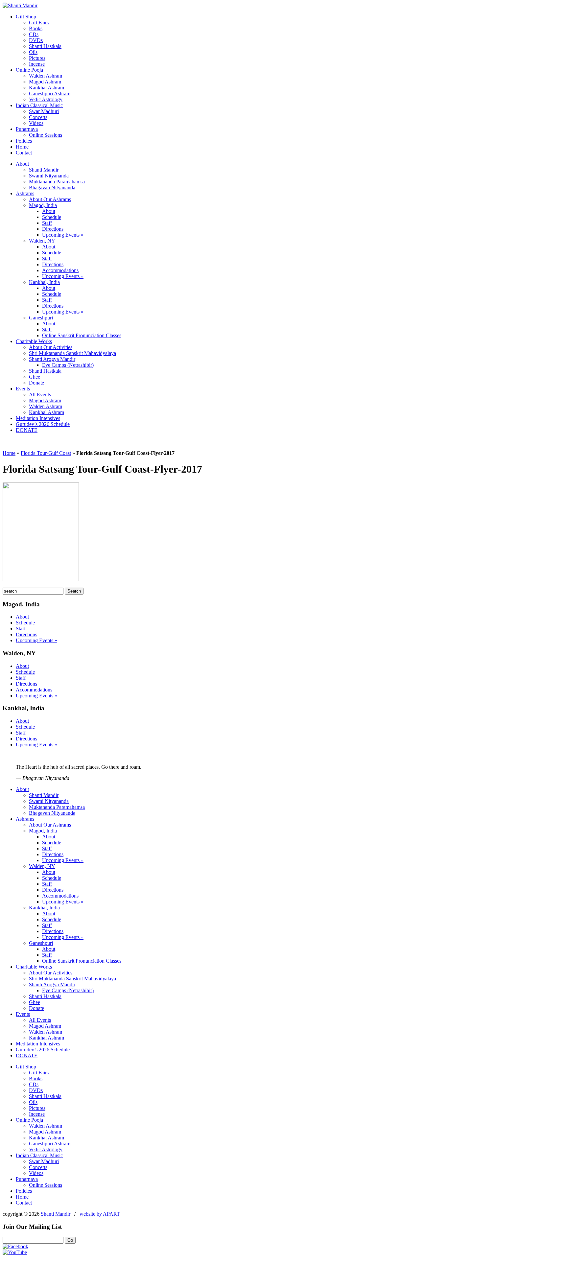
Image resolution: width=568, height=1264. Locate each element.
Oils (33, 52)
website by (100, 1214)
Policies (24, 141)
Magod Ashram (45, 81)
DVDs (36, 40)
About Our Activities (50, 347)
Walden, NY (42, 241)
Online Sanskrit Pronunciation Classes (81, 335)
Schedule (51, 217)
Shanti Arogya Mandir (52, 359)
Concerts (38, 117)
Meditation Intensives (38, 418)
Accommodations (60, 270)
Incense (37, 64)
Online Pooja (29, 70)
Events (23, 388)
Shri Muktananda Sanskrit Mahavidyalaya (72, 353)
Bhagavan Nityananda (52, 187)
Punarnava (27, 129)
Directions (52, 229)
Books (35, 28)
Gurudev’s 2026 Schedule (43, 424)
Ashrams (25, 193)
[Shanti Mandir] (20, 5)
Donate (36, 383)
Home (22, 147)
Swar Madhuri (44, 111)
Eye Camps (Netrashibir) (68, 365)
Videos (36, 123)
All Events (40, 394)
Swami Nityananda (49, 175)
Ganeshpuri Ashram (49, 93)
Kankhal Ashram (46, 87)
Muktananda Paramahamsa (57, 181)
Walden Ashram (45, 76)
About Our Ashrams (50, 199)
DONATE (26, 430)
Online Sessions (45, 135)
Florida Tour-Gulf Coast (46, 453)
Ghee (34, 377)
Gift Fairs (39, 22)
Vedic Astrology (45, 99)
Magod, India (43, 205)
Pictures (37, 58)
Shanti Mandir (44, 170)
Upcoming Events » (62, 235)
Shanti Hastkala (45, 46)
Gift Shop (26, 16)
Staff (47, 223)
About (22, 164)
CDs (33, 34)
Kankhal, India (44, 282)
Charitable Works (34, 341)
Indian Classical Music (39, 105)
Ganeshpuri (41, 317)
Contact (24, 152)
